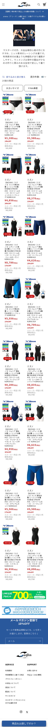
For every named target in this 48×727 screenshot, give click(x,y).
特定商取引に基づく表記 (14, 675)
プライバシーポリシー (13, 679)
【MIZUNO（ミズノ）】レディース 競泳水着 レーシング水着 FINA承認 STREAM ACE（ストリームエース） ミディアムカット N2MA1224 (35, 435)
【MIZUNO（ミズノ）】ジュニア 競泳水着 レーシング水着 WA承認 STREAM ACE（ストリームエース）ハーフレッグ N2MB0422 (35, 251)
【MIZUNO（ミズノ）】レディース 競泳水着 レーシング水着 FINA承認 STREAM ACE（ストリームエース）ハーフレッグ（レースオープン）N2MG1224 (13, 252)
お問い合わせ (32, 670)
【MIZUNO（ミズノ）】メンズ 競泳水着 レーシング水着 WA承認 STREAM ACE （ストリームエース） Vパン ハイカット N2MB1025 (35, 128)
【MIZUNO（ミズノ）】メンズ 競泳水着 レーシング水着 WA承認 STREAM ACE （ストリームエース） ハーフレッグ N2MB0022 (35, 499)
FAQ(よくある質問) (34, 675)
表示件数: (35, 76)
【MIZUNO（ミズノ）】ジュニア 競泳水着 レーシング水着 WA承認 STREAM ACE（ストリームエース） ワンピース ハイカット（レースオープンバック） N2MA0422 (13, 437)
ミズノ (8, 119)
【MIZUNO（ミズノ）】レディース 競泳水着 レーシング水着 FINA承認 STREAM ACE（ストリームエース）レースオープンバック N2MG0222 (35, 375)
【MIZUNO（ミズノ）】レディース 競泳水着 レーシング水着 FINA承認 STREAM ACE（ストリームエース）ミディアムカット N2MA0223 (13, 499)
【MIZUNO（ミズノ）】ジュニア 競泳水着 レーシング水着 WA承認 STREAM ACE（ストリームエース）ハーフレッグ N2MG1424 (35, 188)
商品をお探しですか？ (24, 723)
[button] (3, 4)
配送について (10, 691)
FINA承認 (33, 88)
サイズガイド (10, 696)
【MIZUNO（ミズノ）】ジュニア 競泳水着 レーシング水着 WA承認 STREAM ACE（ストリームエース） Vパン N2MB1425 (12, 128)
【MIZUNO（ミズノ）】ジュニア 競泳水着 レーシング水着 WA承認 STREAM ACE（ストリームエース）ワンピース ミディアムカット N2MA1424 (35, 314)
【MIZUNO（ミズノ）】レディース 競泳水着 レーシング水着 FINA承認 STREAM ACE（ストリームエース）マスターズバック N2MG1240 (35, 559)
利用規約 (8, 670)
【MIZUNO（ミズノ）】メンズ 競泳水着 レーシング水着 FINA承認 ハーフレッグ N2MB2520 (12, 311)
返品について (10, 687)
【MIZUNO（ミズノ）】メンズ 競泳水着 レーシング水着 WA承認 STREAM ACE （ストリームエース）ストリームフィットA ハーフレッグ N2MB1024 (12, 189)
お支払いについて (12, 683)
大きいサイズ (12, 88)
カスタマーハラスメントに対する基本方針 (15, 701)
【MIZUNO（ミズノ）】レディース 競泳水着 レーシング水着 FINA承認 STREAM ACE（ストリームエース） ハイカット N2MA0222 (13, 559)
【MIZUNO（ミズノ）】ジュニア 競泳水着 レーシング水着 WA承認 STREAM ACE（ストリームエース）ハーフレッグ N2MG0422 (12, 375)
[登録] (40, 641)
